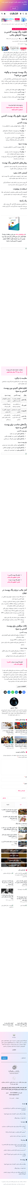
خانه (25, 24)
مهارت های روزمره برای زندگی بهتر (19, 29)
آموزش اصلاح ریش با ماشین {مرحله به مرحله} (8, 1024)
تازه (20, 805)
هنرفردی (14, 1050)
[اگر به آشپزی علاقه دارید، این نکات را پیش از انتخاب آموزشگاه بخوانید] (22, 830)
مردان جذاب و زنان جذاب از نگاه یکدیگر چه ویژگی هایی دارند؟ (7, 896)
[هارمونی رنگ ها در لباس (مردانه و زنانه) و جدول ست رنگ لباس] (21, 875)
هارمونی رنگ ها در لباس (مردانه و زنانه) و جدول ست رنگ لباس (21, 882)
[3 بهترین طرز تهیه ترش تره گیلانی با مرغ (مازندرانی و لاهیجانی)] (22, 812)
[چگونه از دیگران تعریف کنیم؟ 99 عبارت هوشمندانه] (21, 963)
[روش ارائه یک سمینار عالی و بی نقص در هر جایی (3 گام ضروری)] (7, 875)
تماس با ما (12, 1098)
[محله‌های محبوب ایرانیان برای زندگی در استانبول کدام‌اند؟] (22, 837)
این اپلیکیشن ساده (20, 234)
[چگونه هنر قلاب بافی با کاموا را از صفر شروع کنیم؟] (22, 819)
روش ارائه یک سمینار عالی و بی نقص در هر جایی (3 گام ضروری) (7, 882)
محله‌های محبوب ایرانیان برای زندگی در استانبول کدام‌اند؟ (9, 835)
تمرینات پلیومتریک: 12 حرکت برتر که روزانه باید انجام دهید (22, 898)
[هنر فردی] (14, 13)
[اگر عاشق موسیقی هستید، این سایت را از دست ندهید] (21, 725)
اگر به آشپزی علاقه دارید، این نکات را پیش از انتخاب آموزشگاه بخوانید (9, 828)
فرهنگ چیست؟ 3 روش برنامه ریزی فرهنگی (8, 745)
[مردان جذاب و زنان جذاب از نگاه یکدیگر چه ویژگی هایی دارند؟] (7, 891)
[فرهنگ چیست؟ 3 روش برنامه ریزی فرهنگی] (7, 739)
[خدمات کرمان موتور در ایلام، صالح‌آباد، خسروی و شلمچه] (21, 739)
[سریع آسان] (14, 50)
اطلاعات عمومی (21, 687)
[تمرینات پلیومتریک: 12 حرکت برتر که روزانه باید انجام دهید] (21, 892)
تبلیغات (17, 1098)
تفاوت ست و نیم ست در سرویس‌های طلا (8, 731)
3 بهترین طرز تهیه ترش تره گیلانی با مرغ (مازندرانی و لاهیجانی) (9, 810)
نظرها (8, 805)
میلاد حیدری (22, 38)
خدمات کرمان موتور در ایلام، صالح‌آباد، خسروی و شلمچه (21, 745)
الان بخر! (14, 8)
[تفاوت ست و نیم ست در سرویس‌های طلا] (7, 725)
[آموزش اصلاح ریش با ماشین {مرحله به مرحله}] (7, 963)
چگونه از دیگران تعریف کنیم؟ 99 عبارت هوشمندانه (21, 1024)
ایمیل (25, 783)
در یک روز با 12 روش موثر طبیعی (15, 372)
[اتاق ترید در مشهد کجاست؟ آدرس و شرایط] (22, 844)
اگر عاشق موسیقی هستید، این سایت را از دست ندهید (21, 731)
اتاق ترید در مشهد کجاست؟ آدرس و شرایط (9, 842)
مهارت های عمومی (19, 24)
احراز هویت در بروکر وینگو (21, 823)
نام (26, 777)
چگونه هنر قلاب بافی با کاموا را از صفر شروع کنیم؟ (10, 817)
